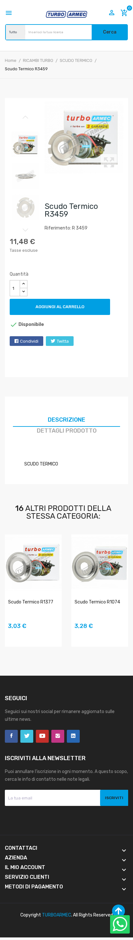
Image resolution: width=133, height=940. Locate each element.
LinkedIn (73, 736)
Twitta (63, 341)
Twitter (26, 736)
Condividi (29, 341)
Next (25, 230)
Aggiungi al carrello (60, 306)
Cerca (110, 32)
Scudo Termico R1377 (30, 602)
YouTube (42, 736)
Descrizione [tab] (66, 419)
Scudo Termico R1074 (97, 602)
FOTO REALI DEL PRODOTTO (13, 635)
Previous (25, 117)
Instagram (57, 736)
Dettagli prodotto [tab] (67, 430)
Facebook (11, 736)
